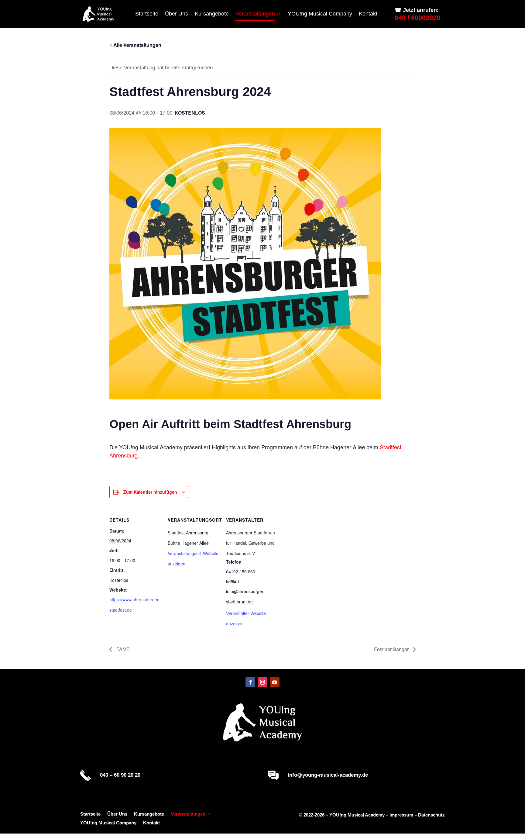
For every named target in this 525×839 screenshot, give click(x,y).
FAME (122, 649)
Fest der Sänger (392, 649)
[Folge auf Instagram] (262, 682)
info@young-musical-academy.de (328, 775)
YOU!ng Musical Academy (357, 814)
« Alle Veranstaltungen (135, 44)
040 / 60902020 (417, 18)
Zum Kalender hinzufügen (150, 492)
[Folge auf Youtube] (275, 682)
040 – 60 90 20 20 (120, 775)
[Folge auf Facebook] (250, 682)
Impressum (401, 814)
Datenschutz (431, 814)
